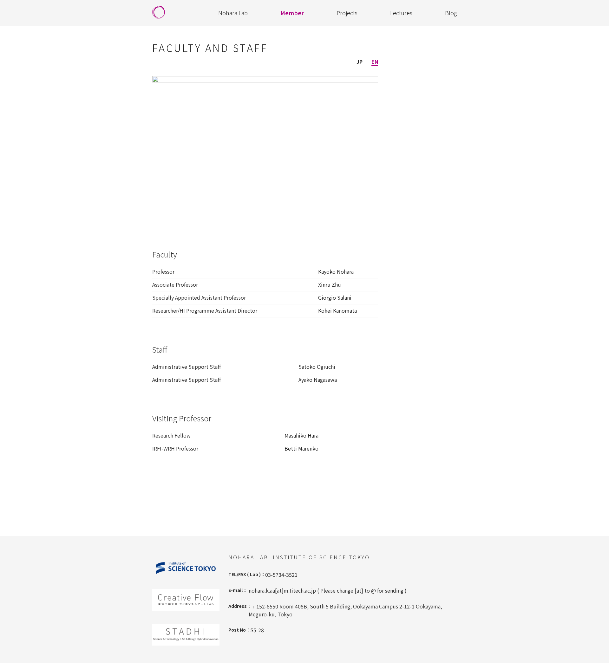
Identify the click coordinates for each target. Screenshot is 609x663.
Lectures (401, 13)
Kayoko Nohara (336, 271)
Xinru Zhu (329, 284)
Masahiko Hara (301, 435)
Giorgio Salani (334, 297)
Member (292, 13)
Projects (347, 13)
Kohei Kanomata (337, 310)
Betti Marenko (301, 448)
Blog (451, 13)
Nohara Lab (233, 13)
